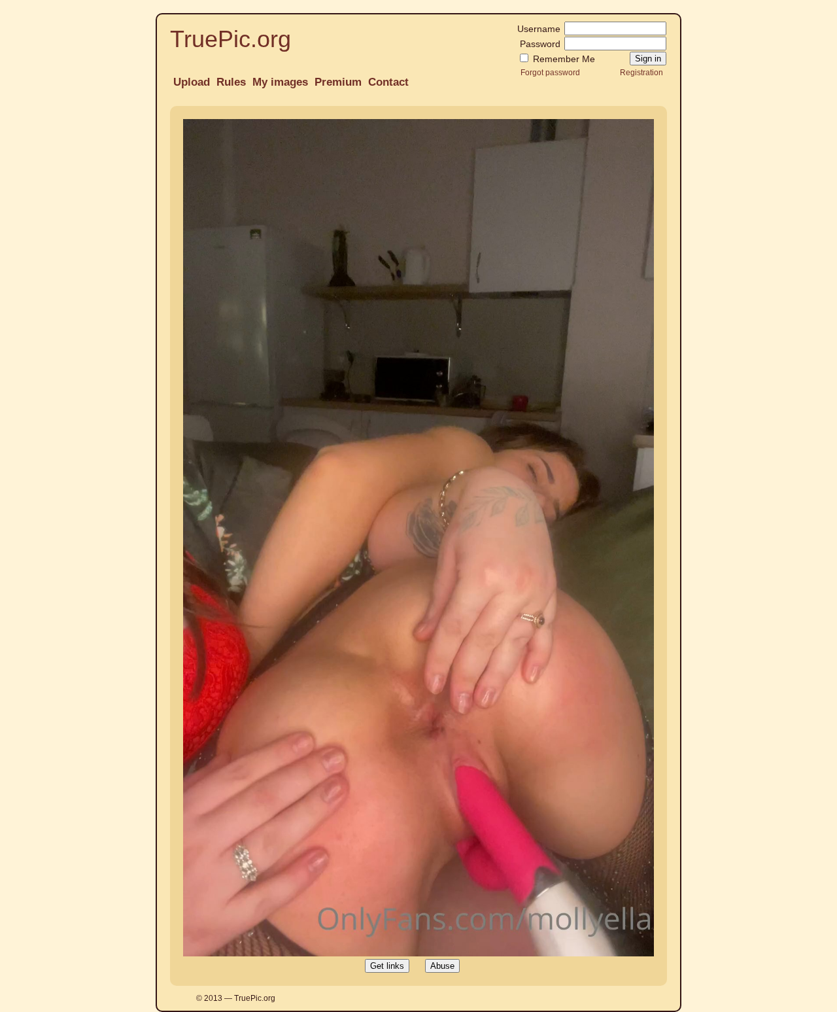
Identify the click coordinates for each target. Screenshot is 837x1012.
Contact (388, 82)
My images (280, 82)
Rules (231, 82)
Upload (191, 82)
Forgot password (550, 72)
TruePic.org (230, 39)
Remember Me (562, 59)
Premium (338, 82)
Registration (641, 72)
